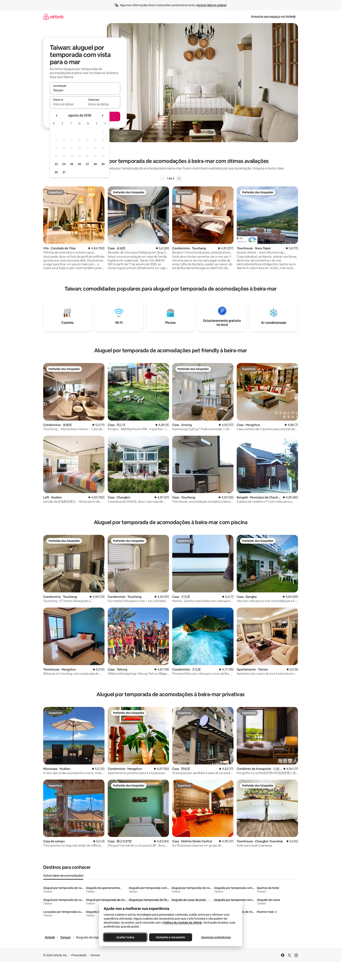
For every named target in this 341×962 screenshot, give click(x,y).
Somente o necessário (170, 937)
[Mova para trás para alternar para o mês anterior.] (57, 115)
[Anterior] (162, 178)
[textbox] (67, 104)
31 (64, 172)
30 (56, 172)
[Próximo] (179, 178)
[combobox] (85, 90)
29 (103, 164)
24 (63, 164)
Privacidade (78, 955)
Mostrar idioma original (211, 5)
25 (71, 164)
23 (56, 164)
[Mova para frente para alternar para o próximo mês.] (102, 115)
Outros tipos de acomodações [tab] (63, 875)
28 (95, 164)
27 (87, 164)
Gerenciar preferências (216, 937)
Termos (95, 955)
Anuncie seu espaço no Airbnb (273, 17)
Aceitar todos (125, 937)
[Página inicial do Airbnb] (53, 16)
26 (79, 164)
